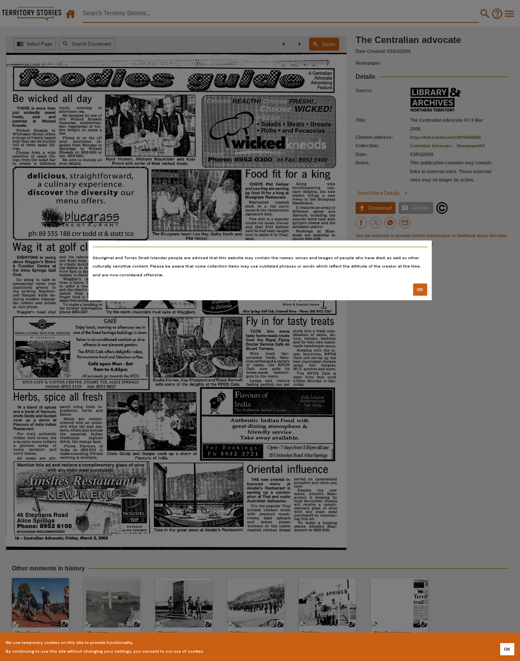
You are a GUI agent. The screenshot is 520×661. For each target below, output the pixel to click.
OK (420, 289)
